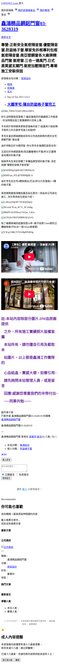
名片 (9, 91)
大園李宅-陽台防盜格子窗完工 (31, 104)
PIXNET (14, 621)
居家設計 (26, 78)
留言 (39, 436)
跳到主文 (6, 37)
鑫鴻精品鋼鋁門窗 (11, 419)
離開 (17, 660)
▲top (4, 454)
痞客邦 (32, 436)
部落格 (11, 88)
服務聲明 (33, 624)
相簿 (9, 84)
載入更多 (6, 460)
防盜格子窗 (26, 448)
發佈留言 (6, 478)
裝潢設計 (25, 445)
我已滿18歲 (7, 660)
